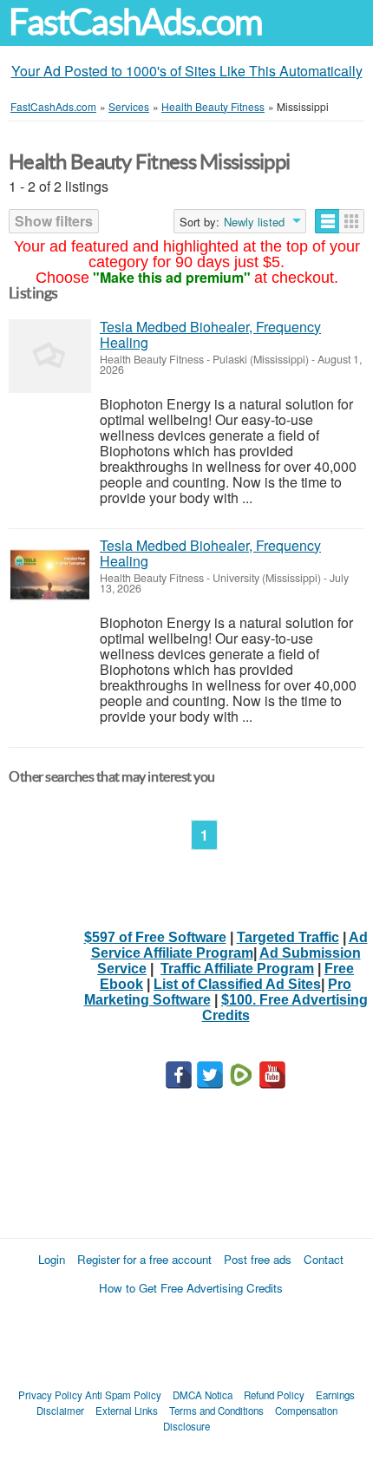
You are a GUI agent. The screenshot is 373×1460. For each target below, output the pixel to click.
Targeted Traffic (288, 937)
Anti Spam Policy (123, 1395)
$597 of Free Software (155, 937)
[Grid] (351, 221)
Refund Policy (274, 1395)
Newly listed (254, 222)
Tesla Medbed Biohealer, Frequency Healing (210, 334)
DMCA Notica (202, 1395)
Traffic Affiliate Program (237, 968)
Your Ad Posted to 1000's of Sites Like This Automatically (187, 71)
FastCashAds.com (135, 22)
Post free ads (257, 1259)
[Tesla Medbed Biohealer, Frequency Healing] (50, 356)
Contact (324, 1259)
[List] (327, 221)
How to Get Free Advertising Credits (191, 1288)
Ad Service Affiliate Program (229, 945)
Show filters (54, 221)
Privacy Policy (50, 1395)
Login (51, 1259)
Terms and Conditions (216, 1410)
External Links (126, 1410)
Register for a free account (144, 1259)
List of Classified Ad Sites (237, 984)
